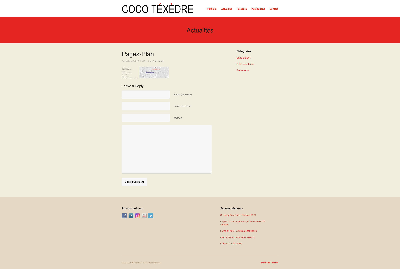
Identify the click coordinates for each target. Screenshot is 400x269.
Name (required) (183, 94)
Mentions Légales (269, 262)
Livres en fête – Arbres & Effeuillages (238, 230)
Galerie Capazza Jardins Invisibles (237, 237)
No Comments (156, 61)
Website (178, 117)
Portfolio (212, 8)
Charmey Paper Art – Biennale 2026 (238, 215)
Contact (274, 8)
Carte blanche (244, 57)
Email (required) (182, 106)
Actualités (226, 8)
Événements (243, 70)
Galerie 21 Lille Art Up (231, 243)
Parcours (242, 8)
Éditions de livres (245, 63)
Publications (258, 8)
